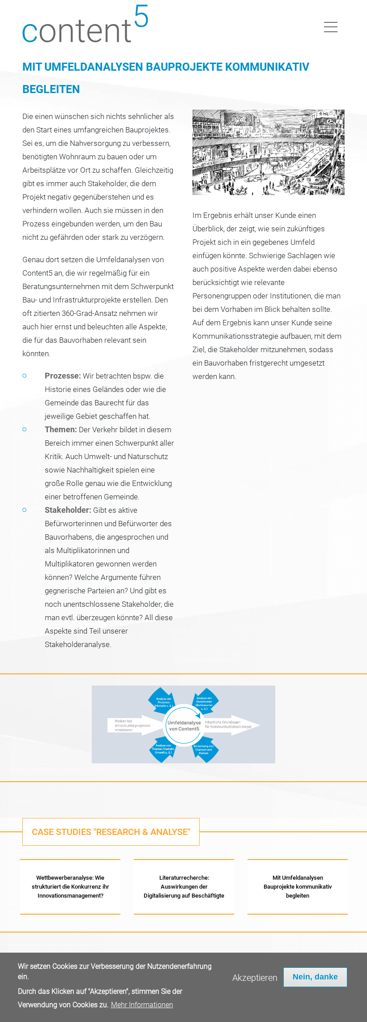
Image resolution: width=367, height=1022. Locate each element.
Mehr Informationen (142, 1005)
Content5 (86, 25)
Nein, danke (315, 976)
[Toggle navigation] (331, 25)
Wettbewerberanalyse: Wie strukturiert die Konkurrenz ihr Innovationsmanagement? (70, 886)
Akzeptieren (254, 977)
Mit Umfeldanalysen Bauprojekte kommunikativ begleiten (298, 886)
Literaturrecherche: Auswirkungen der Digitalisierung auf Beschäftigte (184, 886)
